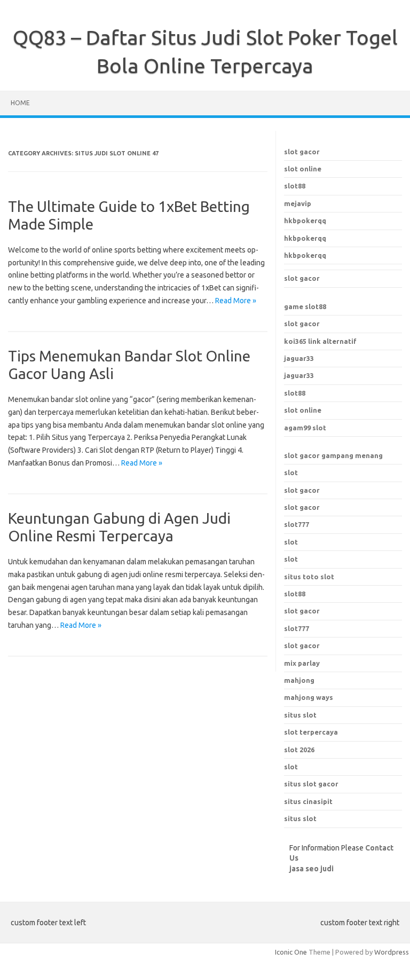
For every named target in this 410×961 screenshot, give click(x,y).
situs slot (300, 818)
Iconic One (291, 952)
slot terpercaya (311, 732)
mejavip (297, 203)
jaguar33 (299, 358)
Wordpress (391, 952)
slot (291, 472)
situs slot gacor (311, 783)
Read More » (235, 300)
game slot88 (305, 306)
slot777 (296, 524)
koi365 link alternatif (320, 341)
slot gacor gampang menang (333, 455)
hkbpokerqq (305, 220)
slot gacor (302, 151)
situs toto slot (309, 576)
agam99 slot (305, 427)
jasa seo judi (311, 868)
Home (20, 102)
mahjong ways (308, 697)
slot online (302, 168)
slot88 (294, 186)
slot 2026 (299, 749)
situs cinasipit (308, 801)
